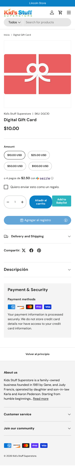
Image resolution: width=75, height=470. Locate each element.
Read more (40, 399)
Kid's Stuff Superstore (17, 113)
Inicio (7, 34)
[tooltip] (66, 220)
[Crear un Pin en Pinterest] (39, 250)
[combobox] (37, 22)
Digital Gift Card (22, 34)
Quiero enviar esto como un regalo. (34, 187)
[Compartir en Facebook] (31, 250)
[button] (60, 12)
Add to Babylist (61, 201)
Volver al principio (38, 354)
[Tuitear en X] (24, 250)
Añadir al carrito (41, 202)
